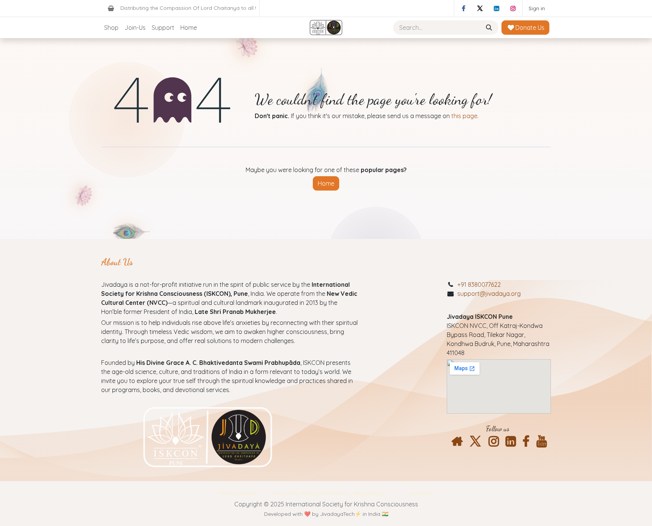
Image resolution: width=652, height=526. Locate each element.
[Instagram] (513, 8)
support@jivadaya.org (489, 293)
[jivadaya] (457, 441)
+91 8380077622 (479, 284)
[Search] (489, 27)
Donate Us (529, 27)
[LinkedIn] (496, 8)
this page (464, 116)
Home (326, 183)
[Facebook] (463, 8)
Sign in (537, 8)
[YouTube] (541, 441)
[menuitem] (111, 27)
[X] (479, 8)
